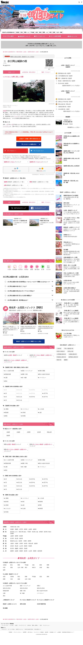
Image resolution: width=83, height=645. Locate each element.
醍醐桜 (66, 360)
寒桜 (6, 416)
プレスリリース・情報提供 (39, 632)
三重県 (25, 541)
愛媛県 (16, 548)
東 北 (4, 529)
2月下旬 (46, 479)
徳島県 (21, 548)
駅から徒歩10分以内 (44, 374)
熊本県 (25, 551)
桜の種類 (5, 608)
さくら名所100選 (56, 36)
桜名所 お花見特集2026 (8, 32)
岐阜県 (20, 541)
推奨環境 (24, 632)
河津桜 (23, 416)
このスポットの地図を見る (29, 144)
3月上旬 (20, 482)
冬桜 (23, 501)
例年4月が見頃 (40, 588)
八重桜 (6, 409)
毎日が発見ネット (37, 629)
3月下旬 (46, 393)
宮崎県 (34, 551)
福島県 (34, 529)
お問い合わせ (30, 632)
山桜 (40, 412)
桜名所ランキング (25, 36)
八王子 (15, 531)
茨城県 (12, 533)
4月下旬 (46, 396)
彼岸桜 (6, 501)
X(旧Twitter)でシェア (20, 208)
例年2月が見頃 (6, 588)
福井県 (21, 538)
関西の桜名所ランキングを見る (71, 111)
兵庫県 (28, 432)
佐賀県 (16, 551)
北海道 (17, 32)
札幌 (15, 526)
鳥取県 (25, 546)
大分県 (30, 551)
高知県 (25, 548)
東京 (28, 32)
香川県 (12, 548)
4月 (12, 124)
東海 (40, 32)
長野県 (16, 536)
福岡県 (12, 551)
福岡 (4, 570)
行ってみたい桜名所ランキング (28, 600)
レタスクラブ (4, 629)
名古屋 (15, 541)
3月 (7, 124)
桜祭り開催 (42, 370)
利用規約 (10, 632)
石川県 (12, 538)
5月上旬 (20, 400)
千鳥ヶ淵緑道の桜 (68, 348)
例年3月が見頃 (23, 588)
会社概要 (59, 632)
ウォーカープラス (5, 625)
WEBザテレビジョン (19, 629)
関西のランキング (12, 444)
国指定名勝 (8, 374)
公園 (6, 377)
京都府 (18, 432)
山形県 (30, 529)
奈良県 (39, 432)
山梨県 (12, 536)
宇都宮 (49, 531)
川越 (37, 531)
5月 (6, 400)
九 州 (4, 551)
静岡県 (29, 541)
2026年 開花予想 (41, 604)
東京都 (12, 531)
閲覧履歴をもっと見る (73, 127)
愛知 (48, 567)
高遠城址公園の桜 (61, 357)
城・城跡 (24, 377)
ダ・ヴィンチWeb (11, 629)
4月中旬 (33, 396)
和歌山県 (49, 432)
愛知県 (12, 541)
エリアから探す (9, 36)
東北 (22, 32)
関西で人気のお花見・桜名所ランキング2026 (22, 56)
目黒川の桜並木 (61, 351)
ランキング (12, 162)
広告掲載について (53, 632)
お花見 (16, 625)
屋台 (6, 381)
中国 (50, 32)
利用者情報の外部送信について (67, 632)
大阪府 (8, 432)
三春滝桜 (59, 348)
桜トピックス (73, 36)
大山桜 (23, 508)
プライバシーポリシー (18, 632)
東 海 (4, 541)
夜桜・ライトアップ (27, 370)
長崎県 (21, 551)
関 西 (4, 543)
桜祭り (38, 585)
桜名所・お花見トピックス (10, 604)
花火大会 (29, 625)
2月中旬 (33, 479)
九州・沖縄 (59, 32)
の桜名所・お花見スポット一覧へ (14, 182)
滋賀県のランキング (13, 355)
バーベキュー (42, 377)
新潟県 (21, 536)
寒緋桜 (6, 412)
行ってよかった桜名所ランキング (45, 600)
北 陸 (4, 538)
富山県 (16, 538)
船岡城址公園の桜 (73, 357)
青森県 (16, 529)
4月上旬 (20, 396)
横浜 (25, 531)
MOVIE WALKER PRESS (29, 629)
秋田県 (25, 529)
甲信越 (32, 32)
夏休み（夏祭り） (35, 625)
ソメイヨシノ (17, 116)
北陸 (36, 32)
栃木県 (45, 531)
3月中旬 (33, 482)
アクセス (45, 72)
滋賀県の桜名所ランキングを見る (70, 85)
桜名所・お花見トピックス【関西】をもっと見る (28, 341)
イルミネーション (46, 625)
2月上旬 (20, 479)
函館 (18, 526)
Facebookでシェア (40, 208)
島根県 (30, 546)
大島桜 (23, 412)
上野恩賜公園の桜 (61, 354)
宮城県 (12, 529)
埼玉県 (33, 531)
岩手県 (21, 529)
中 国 (4, 546)
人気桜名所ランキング (8, 600)
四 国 (4, 548)
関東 (25, 32)
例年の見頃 (28, 72)
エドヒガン (8, 508)
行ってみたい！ (17, 150)
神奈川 (34, 567)
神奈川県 (21, 531)
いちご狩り (12, 625)
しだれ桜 (41, 409)
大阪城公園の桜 (73, 354)
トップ (11, 72)
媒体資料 (46, 632)
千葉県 (29, 531)
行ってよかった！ (43, 150)
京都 (47, 32)
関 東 (4, 531)
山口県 (21, 546)
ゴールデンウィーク (22, 625)
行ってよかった (40, 36)
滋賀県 (5, 65)
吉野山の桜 (70, 351)
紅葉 (41, 625)
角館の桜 (59, 360)
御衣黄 (41, 508)
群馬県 (41, 531)
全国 (4, 576)
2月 (6, 479)
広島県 (12, 546)
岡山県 (16, 546)
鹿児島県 (40, 551)
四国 (54, 32)
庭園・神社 (25, 374)
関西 (44, 32)
